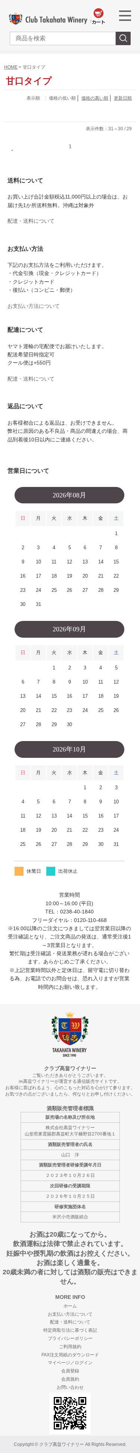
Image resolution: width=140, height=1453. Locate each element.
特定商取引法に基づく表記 (70, 1330)
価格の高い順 (94, 98)
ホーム (70, 1306)
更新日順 (123, 98)
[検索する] (123, 38)
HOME (11, 67)
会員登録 (70, 1371)
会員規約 (70, 1379)
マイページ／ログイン (70, 1362)
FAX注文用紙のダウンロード (70, 1354)
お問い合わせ (70, 1387)
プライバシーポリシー (70, 1338)
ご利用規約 (70, 1346)
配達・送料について (31, 221)
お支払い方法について (33, 306)
